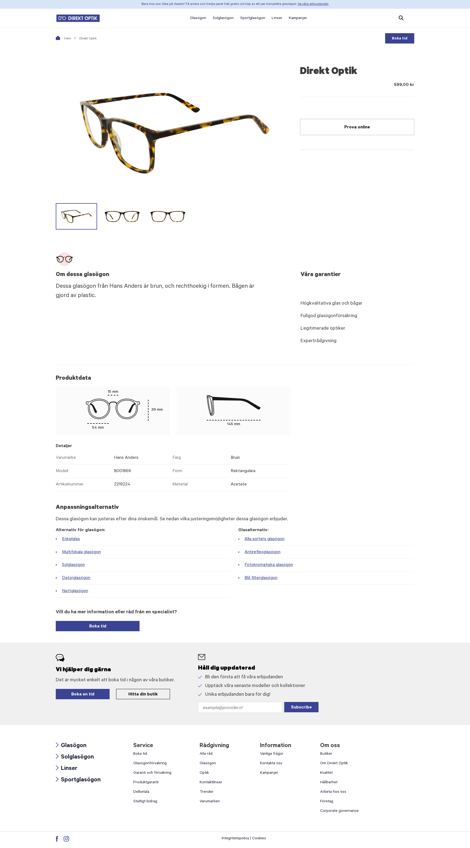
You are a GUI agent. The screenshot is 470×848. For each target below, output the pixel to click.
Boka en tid (82, 694)
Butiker (326, 754)
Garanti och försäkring (152, 773)
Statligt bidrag (145, 802)
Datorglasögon (76, 578)
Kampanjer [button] (298, 18)
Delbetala (141, 792)
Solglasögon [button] (223, 18)
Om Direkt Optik (334, 764)
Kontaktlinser (211, 783)
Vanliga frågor (271, 754)
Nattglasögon (75, 591)
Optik (204, 773)
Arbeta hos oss (333, 792)
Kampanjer (269, 773)
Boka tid (399, 39)
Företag (326, 802)
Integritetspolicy (235, 839)
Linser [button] (277, 18)
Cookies (259, 839)
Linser (66, 769)
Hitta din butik (143, 694)
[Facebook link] (57, 838)
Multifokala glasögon (81, 552)
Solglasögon (73, 565)
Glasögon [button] (198, 18)
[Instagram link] (66, 838)
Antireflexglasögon (262, 552)
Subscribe (301, 707)
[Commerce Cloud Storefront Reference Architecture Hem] (78, 18)
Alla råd (206, 754)
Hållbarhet (329, 783)
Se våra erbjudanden (313, 4)
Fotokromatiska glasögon (269, 565)
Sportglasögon (78, 780)
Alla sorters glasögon (265, 539)
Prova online (357, 127)
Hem (67, 39)
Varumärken (210, 802)
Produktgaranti (146, 783)
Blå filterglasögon (261, 578)
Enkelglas (71, 539)
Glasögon (71, 746)
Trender (207, 792)
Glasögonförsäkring (150, 764)
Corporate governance (339, 811)
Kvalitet (326, 773)
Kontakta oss (271, 764)
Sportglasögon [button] (252, 18)
